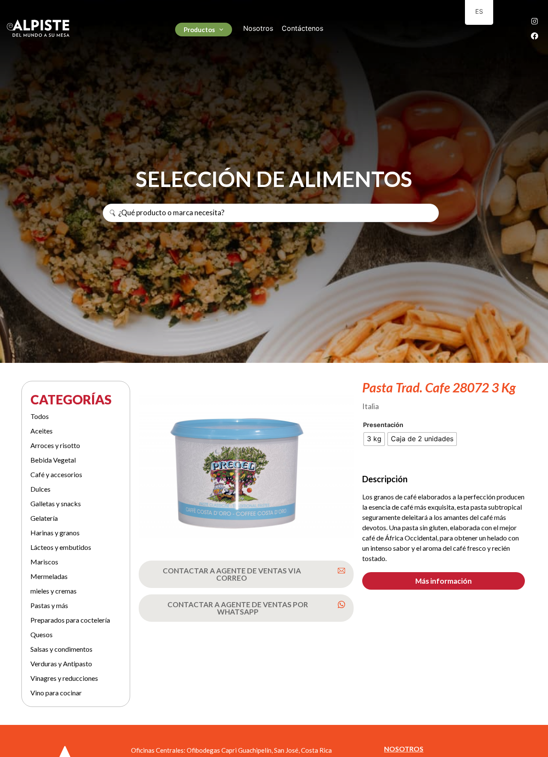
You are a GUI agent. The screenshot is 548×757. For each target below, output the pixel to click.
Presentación (383, 425)
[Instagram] (534, 21)
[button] (443, 581)
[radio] (374, 439)
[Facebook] (534, 35)
